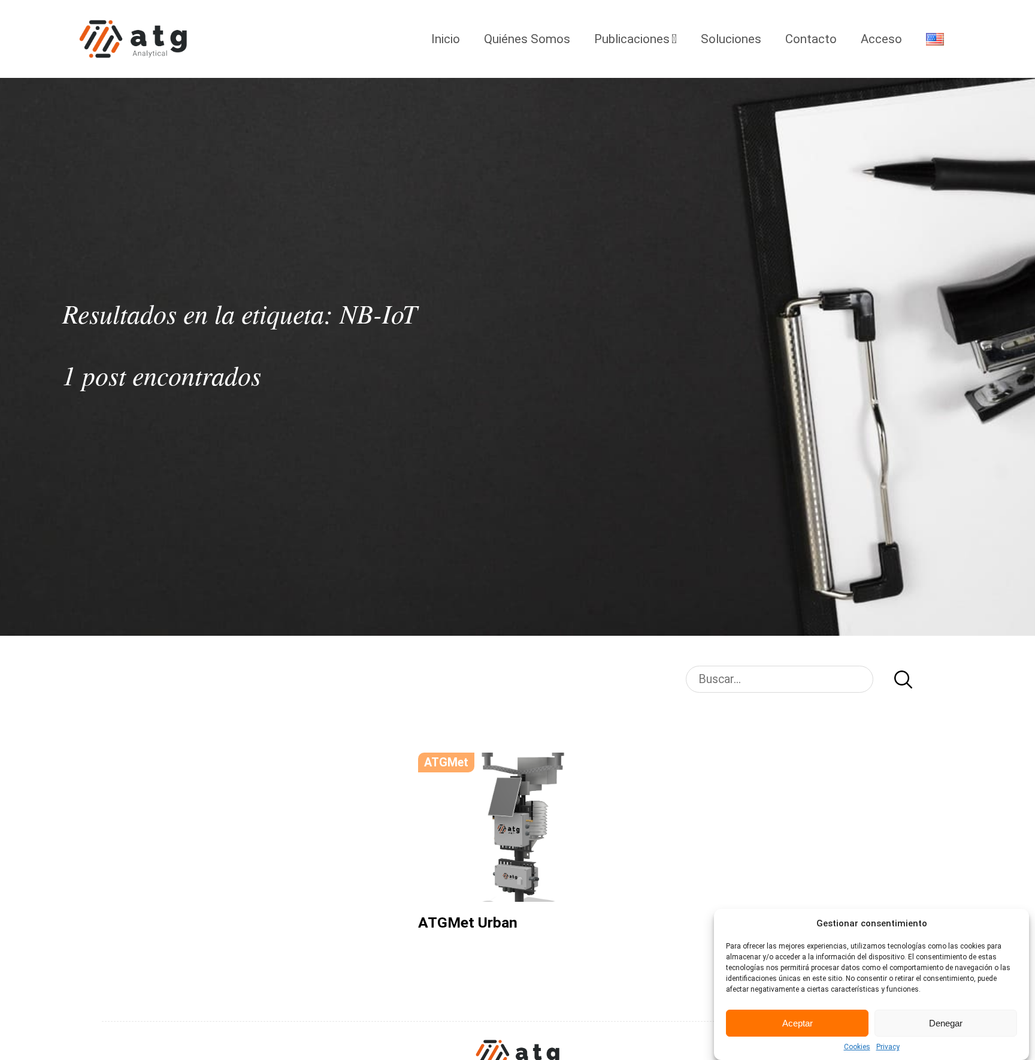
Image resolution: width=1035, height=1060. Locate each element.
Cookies (857, 1047)
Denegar (946, 1023)
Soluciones (731, 39)
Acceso (881, 39)
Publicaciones (632, 39)
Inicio (445, 39)
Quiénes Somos (527, 39)
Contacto (811, 39)
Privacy (888, 1047)
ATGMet (446, 762)
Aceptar (797, 1023)
